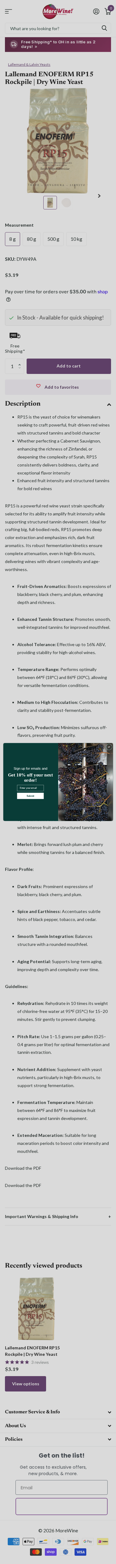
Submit (30, 796)
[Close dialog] (109, 747)
